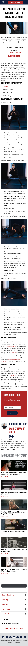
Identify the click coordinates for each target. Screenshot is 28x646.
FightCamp (12, 375)
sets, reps (14, 352)
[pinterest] (17, 637)
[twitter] (3, 637)
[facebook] (7, 637)
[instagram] (10, 637)
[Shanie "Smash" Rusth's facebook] (10, 436)
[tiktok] (21, 637)
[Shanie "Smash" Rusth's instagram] (12, 436)
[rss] (25, 637)
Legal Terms (10, 642)
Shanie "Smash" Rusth (17, 52)
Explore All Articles (14, 628)
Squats (6, 86)
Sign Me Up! (12, 413)
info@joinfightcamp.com (11, 623)
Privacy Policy (17, 642)
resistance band (14, 70)
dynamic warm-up (11, 346)
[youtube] (14, 637)
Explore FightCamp (15, 2)
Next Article (14, 585)
